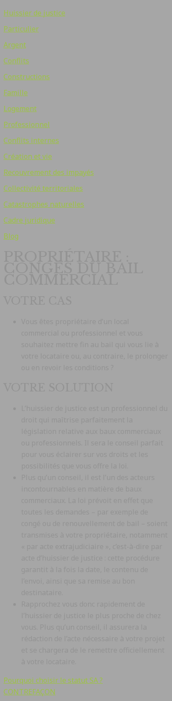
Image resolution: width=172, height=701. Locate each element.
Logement (20, 108)
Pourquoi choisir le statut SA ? (53, 680)
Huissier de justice (34, 13)
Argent (15, 45)
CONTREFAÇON (30, 692)
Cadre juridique (29, 220)
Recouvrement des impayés (49, 172)
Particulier (21, 29)
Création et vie (28, 156)
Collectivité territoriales (43, 188)
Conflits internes (31, 140)
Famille (16, 92)
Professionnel (27, 124)
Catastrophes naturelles (44, 204)
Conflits (16, 61)
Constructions (27, 76)
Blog (11, 236)
